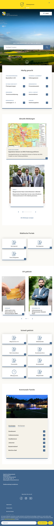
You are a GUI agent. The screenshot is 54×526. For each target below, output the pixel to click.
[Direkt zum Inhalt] (27, 62)
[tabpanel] (27, 5)
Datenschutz (9, 508)
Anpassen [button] (5, 523)
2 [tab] (26, 7)
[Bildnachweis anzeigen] (8, 125)
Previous (18, 211)
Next (35, 211)
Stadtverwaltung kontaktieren (10, 484)
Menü (47, 13)
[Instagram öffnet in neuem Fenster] (26, 498)
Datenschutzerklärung (9, 519)
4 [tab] (28, 7)
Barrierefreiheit (10, 511)
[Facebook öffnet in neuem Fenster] (21, 498)
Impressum (9, 504)
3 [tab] (27, 7)
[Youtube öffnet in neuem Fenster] (30, 498)
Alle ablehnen (42, 523)
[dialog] (27, 520)
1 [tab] (25, 7)
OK (50, 523)
